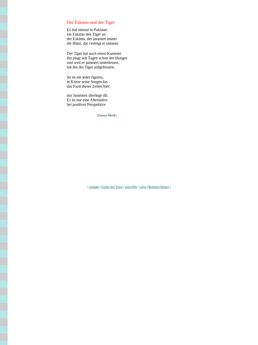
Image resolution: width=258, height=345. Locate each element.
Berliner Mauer (158, 187)
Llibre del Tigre (112, 187)
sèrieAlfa (131, 187)
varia (142, 187)
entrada (94, 187)
